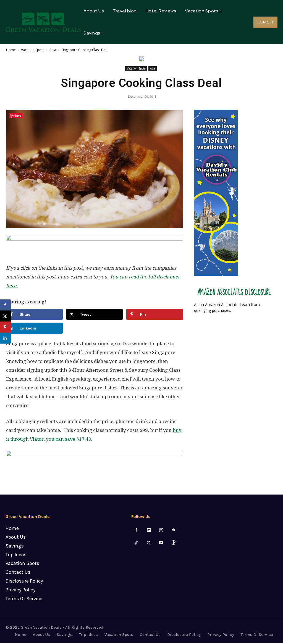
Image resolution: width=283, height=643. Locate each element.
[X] (148, 543)
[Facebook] (136, 530)
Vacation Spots (32, 49)
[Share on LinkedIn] (5, 338)
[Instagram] (161, 530)
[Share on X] (5, 316)
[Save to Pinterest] (5, 327)
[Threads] (174, 543)
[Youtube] (161, 543)
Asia (52, 49)
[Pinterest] (174, 530)
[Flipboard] (148, 530)
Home (11, 49)
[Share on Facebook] (5, 304)
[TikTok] (136, 543)
